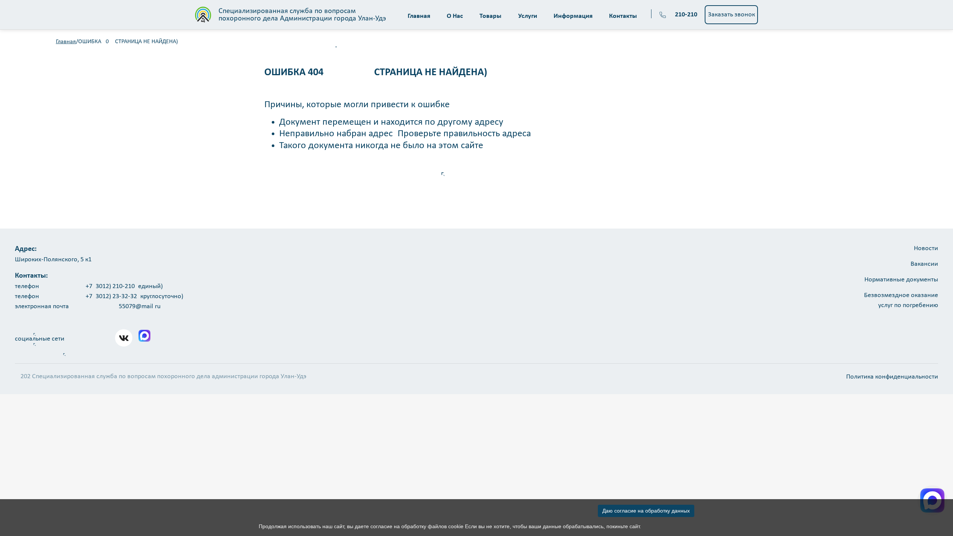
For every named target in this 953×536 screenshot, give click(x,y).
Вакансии (924, 264)
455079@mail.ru (137, 306)
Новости (926, 248)
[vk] (123, 338)
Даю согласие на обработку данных (646, 511)
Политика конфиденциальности (892, 376)
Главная (66, 42)
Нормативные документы (901, 279)
